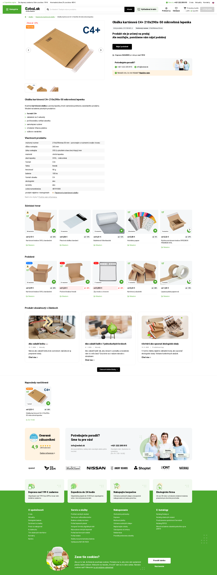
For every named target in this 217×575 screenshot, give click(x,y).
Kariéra (30, 539)
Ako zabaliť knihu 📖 (38, 344)
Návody (42, 347)
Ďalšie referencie (47, 453)
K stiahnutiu (32, 530)
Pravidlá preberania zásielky (124, 536)
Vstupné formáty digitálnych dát (82, 526)
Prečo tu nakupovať (35, 526)
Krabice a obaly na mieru (79, 520)
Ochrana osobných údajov (123, 523)
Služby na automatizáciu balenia (82, 539)
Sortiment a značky (35, 523)
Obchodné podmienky (121, 514)
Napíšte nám (144, 73)
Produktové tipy (158, 347)
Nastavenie (159, 566)
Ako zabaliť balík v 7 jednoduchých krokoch (105, 344)
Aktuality (198, 2)
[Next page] (101, 50)
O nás (191, 2)
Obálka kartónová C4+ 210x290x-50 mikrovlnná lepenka (75, 17)
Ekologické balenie (34, 520)
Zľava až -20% (32, 23)
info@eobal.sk (78, 445)
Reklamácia (118, 533)
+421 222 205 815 (180, 2)
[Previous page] (28, 50)
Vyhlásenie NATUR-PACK (80, 542)
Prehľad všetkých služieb (80, 514)
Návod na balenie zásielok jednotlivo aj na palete (171, 528)
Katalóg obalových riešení (165, 517)
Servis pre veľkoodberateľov (81, 517)
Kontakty (206, 2)
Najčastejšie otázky (121, 526)
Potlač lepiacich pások (79, 523)
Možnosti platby (119, 520)
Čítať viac (33, 357)
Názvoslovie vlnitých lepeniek (81, 530)
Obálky (31, 17)
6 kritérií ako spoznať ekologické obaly (160, 344)
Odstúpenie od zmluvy (122, 530)
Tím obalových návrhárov (37, 533)
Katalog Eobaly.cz (162, 514)
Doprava (117, 517)
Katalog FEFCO (161, 523)
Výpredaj (30, 27)
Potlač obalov (76, 536)
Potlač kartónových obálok (80, 533)
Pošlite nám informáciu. (47, 197)
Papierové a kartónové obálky (45, 17)
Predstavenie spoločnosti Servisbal (169, 520)
